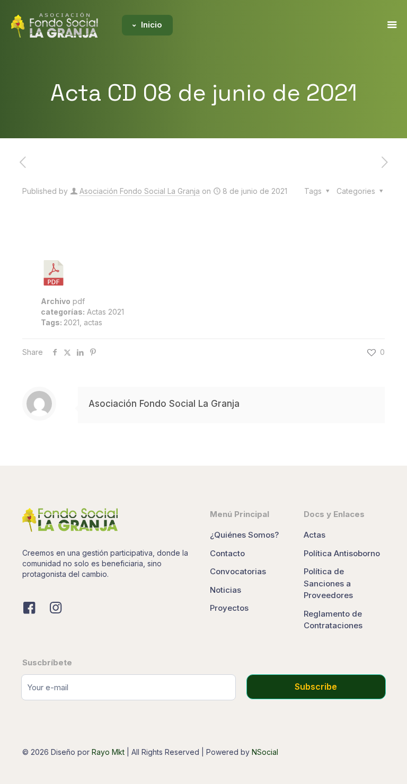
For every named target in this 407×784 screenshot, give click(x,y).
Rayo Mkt (108, 751)
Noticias (225, 590)
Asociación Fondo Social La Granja (139, 190)
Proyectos (229, 608)
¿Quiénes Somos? (244, 535)
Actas (314, 535)
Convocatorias (238, 571)
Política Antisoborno (342, 553)
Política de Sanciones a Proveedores (328, 583)
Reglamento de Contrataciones (333, 620)
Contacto (227, 553)
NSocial (265, 751)
